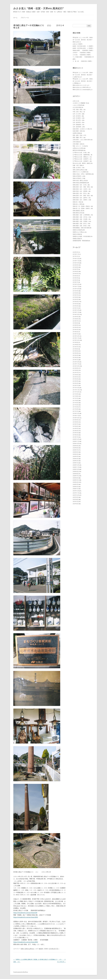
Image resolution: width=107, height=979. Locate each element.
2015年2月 (75, 306)
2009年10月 (76, 443)
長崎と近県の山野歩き (27, 949)
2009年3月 (75, 458)
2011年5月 (75, 402)
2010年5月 (75, 428)
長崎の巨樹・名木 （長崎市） (80, 200)
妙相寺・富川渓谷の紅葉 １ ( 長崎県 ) (83, 48)
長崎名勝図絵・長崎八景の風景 (81, 228)
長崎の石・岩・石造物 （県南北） (82, 206)
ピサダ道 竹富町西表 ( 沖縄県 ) (82, 55)
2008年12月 (76, 465)
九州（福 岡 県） (77, 122)
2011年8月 (75, 396)
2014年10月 (76, 314)
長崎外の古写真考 (77, 230)
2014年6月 (75, 323)
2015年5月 (75, 299)
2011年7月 (75, 398)
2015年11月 (76, 286)
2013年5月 (75, 351)
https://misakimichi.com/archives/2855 (25, 917)
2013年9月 (75, 342)
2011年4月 (75, 405)
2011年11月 (76, 390)
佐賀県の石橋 (76, 133)
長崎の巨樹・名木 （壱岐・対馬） (82, 187)
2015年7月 (75, 295)
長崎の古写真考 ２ (77, 178)
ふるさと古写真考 (77, 105)
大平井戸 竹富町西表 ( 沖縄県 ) (82, 52)
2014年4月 (75, 327)
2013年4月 (75, 353)
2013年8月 (75, 344)
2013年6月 (75, 349)
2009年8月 (75, 448)
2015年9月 (75, 291)
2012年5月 (75, 377)
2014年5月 (75, 325)
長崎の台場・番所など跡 (79, 180)
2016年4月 (75, 276)
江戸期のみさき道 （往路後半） (81, 161)
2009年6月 (75, 452)
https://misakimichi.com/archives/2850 (25, 942)
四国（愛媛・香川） (78, 137)
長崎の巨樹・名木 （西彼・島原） (82, 195)
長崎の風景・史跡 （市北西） (80, 219)
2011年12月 (76, 387)
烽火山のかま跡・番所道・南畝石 (81, 163)
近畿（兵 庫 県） (77, 167)
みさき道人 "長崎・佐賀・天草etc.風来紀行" (38, 8)
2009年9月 (75, 445)
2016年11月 (76, 260)
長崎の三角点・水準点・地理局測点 (82, 174)
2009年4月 (75, 456)
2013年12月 (76, 336)
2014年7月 (75, 321)
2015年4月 (75, 301)
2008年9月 (75, 471)
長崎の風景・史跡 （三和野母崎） (82, 215)
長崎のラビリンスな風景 (79, 172)
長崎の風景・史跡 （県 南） (80, 225)
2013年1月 (75, 359)
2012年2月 (75, 383)
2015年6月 (75, 297)
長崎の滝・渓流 (77, 202)
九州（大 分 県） (77, 114)
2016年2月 (75, 280)
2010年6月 (75, 426)
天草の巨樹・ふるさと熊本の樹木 (81, 139)
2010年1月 (75, 437)
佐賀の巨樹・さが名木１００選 (81, 129)
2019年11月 (76, 254)
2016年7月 (75, 269)
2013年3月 (75, 355)
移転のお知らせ (77, 42)
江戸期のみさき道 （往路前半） (81, 159)
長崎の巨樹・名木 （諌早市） (80, 197)
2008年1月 (75, 488)
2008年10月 (76, 469)
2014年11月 (76, 312)
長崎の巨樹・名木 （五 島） (80, 185)
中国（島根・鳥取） (78, 109)
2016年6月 (75, 271)
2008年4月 (75, 482)
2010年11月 (76, 415)
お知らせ (75, 101)
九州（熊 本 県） (77, 120)
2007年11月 (76, 493)
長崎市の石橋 (76, 234)
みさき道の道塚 (77, 107)
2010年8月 (75, 422)
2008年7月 (75, 475)
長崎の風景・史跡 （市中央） (80, 217)
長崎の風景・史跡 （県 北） (80, 223)
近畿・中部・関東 (77, 165)
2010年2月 (75, 435)
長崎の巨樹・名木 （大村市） (80, 189)
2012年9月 (75, 368)
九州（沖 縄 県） (77, 118)
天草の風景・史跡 (77, 144)
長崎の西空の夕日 (77, 213)
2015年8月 (75, 293)
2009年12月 (76, 439)
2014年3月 (75, 329)
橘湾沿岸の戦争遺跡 (78, 150)
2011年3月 (75, 407)
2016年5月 (75, 273)
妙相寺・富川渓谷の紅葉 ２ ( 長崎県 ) (83, 46)
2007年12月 (76, 491)
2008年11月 (76, 467)
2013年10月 (76, 340)
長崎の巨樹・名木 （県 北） (80, 193)
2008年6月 (75, 478)
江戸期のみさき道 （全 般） (80, 152)
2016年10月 (76, 263)
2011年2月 (75, 409)
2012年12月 (76, 362)
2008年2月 (75, 486)
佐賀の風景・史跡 (77, 131)
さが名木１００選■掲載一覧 (80, 103)
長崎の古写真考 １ (77, 176)
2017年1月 (75, 256)
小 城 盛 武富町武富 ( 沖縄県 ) (82, 61)
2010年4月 (75, 430)
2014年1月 (75, 334)
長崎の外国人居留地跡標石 (80, 182)
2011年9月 (75, 394)
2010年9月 (75, 420)
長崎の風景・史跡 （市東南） (80, 221)
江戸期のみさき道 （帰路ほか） (81, 157)
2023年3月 (75, 252)
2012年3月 (75, 381)
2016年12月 (76, 258)
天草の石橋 (76, 142)
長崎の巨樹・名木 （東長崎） (80, 191)
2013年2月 (75, 357)
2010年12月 (76, 413)
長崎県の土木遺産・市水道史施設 (81, 236)
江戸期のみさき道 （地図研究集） (82, 154)
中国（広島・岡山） (78, 111)
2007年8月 (75, 499)
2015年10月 (76, 288)
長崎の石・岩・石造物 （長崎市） (82, 208)
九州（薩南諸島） (77, 124)
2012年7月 (75, 372)
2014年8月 (75, 319)
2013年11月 (76, 338)
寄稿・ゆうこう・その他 (79, 146)
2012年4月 (75, 379)
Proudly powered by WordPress (20, 972)
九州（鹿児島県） (77, 126)
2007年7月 (75, 501)
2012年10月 (76, 366)
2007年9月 (75, 497)
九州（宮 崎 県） (77, 116)
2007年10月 (76, 495)
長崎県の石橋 (76, 238)
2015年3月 (75, 303)
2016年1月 (75, 282)
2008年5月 (75, 480)
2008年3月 (75, 484)
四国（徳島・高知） (78, 135)
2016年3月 (75, 278)
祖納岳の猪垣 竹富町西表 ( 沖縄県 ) (83, 50)
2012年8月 (75, 370)
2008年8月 (75, 473)
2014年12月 (76, 310)
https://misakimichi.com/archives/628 (25, 913)
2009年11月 (76, 441)
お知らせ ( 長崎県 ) (78, 44)
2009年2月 (75, 460)
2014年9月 (75, 316)
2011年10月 (76, 392)
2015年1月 (75, 308)
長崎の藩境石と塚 (77, 210)
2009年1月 (75, 463)
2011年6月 (75, 400)
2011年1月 (75, 411)
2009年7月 (75, 450)
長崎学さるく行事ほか (78, 232)
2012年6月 (75, 374)
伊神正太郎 (85, 87)
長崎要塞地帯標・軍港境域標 (80, 240)
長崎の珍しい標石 (77, 204)
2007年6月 (75, 503)
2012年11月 (76, 364)
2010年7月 (75, 424)
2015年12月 (76, 284)
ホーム (15, 17)
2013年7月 (75, 346)
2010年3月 (75, 432)
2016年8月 (75, 267)
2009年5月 (75, 454)
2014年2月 (75, 331)
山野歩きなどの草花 (78, 148)
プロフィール (25, 17)
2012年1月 (75, 385)
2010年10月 (76, 417)
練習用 (41, 949)
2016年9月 (75, 265)
